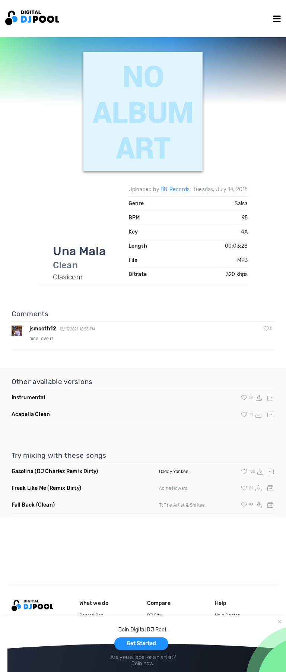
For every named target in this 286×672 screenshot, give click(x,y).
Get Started (141, 643)
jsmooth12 (43, 329)
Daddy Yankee (173, 471)
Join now (142, 663)
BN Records (175, 189)
